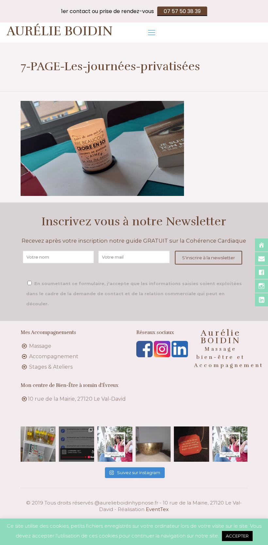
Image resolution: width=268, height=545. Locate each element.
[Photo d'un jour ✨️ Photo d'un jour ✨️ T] (153, 443)
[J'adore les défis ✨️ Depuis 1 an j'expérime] (76, 443)
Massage (40, 346)
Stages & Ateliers (51, 367)
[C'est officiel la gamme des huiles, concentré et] (38, 443)
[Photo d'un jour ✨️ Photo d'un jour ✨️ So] (191, 443)
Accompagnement (53, 356)
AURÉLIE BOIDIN (60, 31)
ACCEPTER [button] (237, 535)
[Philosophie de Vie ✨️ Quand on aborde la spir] (229, 443)
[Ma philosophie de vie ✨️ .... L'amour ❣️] (114, 443)
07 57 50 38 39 (182, 11)
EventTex (157, 509)
